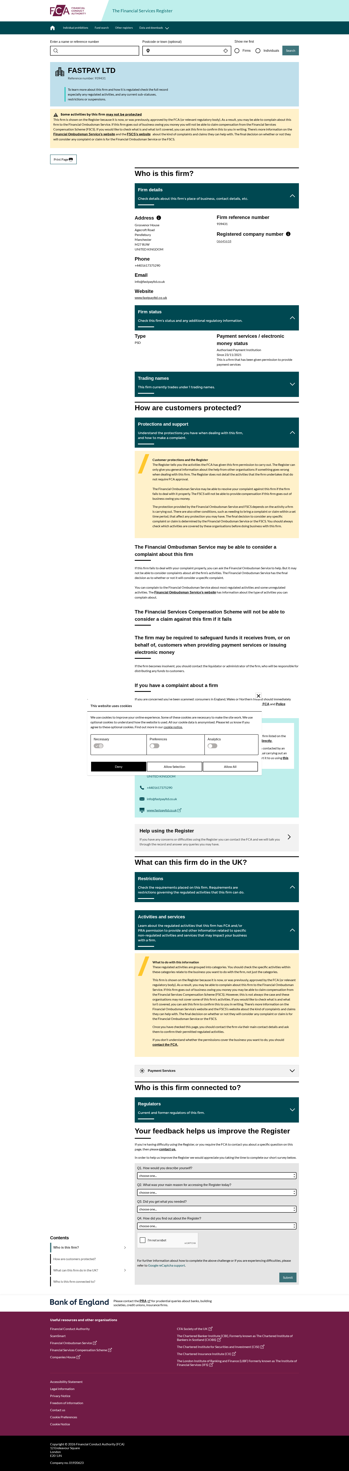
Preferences (158, 739)
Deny (118, 766)
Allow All (230, 766)
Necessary (101, 739)
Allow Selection (174, 766)
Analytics (214, 739)
